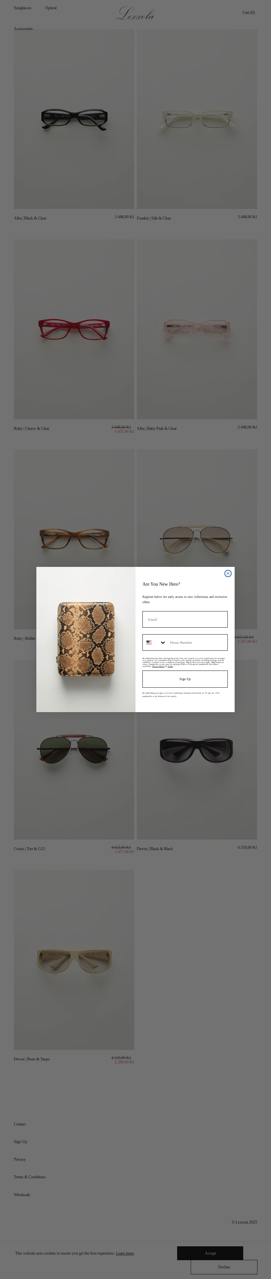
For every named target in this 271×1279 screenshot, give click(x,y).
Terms (170, 666)
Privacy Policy (158, 666)
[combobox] (155, 642)
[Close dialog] (228, 573)
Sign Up (185, 679)
